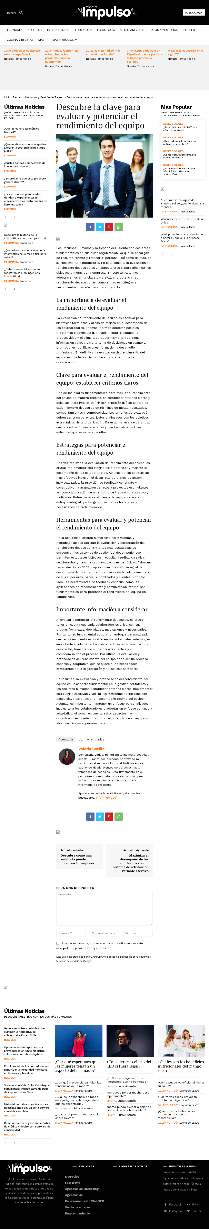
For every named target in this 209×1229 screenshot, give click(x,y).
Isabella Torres (187, 211)
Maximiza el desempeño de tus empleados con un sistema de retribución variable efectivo (131, 863)
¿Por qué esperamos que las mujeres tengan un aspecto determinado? (77, 1066)
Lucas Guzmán (127, 1086)
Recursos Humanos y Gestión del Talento (38, 97)
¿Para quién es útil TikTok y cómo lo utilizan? (180, 129)
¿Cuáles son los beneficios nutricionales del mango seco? (181, 1066)
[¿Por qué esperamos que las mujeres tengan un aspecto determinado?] (78, 1041)
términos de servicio (67, 961)
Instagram (175, 1211)
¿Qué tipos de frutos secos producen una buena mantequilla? (177, 1114)
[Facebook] (90, 227)
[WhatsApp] (119, 227)
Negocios (10, 1040)
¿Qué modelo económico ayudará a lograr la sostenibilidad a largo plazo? (25, 148)
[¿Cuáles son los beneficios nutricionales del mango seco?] (181, 1041)
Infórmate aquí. (106, 797)
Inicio (7, 97)
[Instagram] (165, 1211)
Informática (11, 243)
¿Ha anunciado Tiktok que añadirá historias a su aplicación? (179, 171)
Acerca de (65, 739)
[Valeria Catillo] (67, 756)
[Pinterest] (109, 227)
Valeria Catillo (91, 749)
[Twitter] (100, 227)
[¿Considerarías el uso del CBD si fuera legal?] (130, 1041)
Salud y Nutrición (168, 1091)
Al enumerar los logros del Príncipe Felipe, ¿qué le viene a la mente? (182, 204)
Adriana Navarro (83, 1090)
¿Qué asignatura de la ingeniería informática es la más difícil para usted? (25, 254)
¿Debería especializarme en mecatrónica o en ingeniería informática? (22, 273)
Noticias (9, 59)
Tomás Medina (22, 59)
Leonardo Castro (189, 1090)
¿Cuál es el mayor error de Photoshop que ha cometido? (127, 1080)
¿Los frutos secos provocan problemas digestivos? (177, 1098)
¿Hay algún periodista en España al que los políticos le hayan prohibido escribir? (145, 56)
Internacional (169, 211)
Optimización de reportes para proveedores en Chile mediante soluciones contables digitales (24, 1051)
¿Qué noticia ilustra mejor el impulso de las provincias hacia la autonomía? (62, 56)
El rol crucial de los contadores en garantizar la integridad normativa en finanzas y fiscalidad (26, 1070)
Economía (10, 136)
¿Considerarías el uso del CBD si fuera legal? (129, 1064)
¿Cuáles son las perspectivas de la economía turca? (25, 164)
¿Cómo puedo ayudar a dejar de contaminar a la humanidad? (129, 1108)
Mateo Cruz (26, 243)
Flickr (195, 1204)
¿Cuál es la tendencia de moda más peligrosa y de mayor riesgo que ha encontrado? (77, 1100)
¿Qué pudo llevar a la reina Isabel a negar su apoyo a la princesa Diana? (182, 238)
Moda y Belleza (64, 1091)
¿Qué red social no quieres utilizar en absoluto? (179, 142)
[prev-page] (6, 217)
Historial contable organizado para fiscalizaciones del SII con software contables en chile (27, 1108)
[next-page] (13, 289)
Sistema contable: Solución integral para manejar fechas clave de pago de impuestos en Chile (27, 1089)
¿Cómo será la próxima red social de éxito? (179, 156)
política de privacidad (132, 956)
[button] (16, 13)
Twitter (196, 1211)
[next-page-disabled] (13, 217)
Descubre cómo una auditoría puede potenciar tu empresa (77, 859)
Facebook (175, 1204)
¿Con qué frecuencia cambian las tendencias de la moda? (78, 1084)
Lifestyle (112, 1086)
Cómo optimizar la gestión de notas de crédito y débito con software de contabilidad (27, 1127)
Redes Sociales (173, 124)
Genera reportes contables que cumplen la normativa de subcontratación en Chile (24, 1032)
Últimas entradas (91, 739)
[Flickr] (188, 1204)
